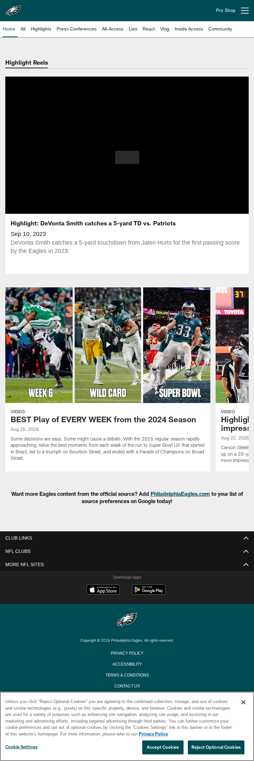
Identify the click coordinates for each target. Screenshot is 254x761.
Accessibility (127, 663)
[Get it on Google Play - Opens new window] (149, 593)
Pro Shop (225, 10)
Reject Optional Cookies (216, 747)
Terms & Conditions (127, 674)
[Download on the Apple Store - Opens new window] (103, 590)
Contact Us (127, 685)
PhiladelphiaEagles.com (180, 494)
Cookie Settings (21, 747)
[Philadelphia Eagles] (127, 620)
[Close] (243, 702)
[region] (127, 726)
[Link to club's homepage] (13, 8)
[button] (127, 157)
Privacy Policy (127, 652)
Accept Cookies (163, 747)
